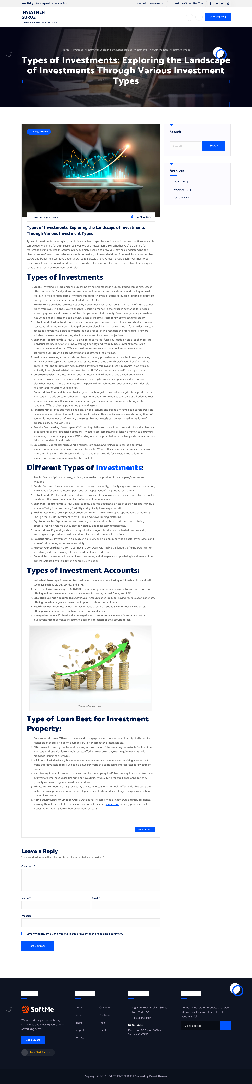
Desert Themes (158, 1076)
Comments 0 (145, 829)
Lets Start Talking (40, 1052)
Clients (103, 1030)
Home (65, 49)
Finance (43, 132)
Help (102, 1023)
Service (79, 1015)
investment (112, 804)
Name (26, 898)
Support (79, 1030)
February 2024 (182, 190)
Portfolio (104, 1015)
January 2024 (182, 197)
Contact (79, 1038)
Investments (119, 467)
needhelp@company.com (150, 3)
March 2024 (181, 182)
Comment (28, 866)
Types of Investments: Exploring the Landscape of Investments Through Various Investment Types (131, 49)
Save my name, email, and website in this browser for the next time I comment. (75, 934)
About (78, 1008)
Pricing (79, 1023)
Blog (35, 132)
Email (96, 898)
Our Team (105, 1008)
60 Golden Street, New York (188, 3)
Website (26, 916)
